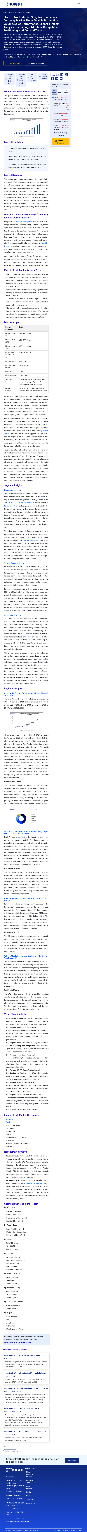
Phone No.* (21, 764)
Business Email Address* (25, 756)
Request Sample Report (43, 789)
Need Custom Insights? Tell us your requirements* (33, 772)
